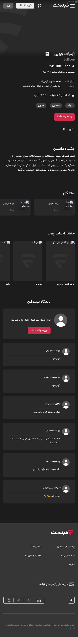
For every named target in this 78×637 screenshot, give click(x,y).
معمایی (55, 106)
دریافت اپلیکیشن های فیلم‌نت (53, 584)
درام (70, 106)
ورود (8, 5)
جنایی (41, 106)
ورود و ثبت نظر (39, 330)
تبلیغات (71, 565)
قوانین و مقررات (33, 556)
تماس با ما (36, 547)
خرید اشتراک (25, 5)
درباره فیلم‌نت (68, 556)
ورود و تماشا (64, 117)
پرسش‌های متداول (65, 547)
